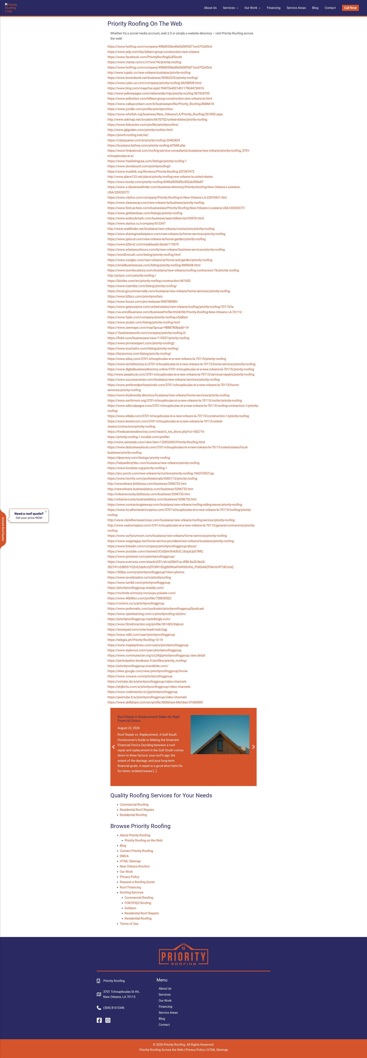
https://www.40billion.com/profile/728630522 (139, 598)
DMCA (124, 856)
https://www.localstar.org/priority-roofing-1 (137, 468)
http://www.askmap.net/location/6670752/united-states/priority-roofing (157, 119)
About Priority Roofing (135, 835)
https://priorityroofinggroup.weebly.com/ (136, 588)
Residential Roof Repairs (137, 810)
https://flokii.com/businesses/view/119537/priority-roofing (148, 338)
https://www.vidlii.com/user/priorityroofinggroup (141, 634)
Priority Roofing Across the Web (161, 1050)
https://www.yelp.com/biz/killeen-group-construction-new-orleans (153, 52)
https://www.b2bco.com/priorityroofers (135, 296)
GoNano (130, 908)
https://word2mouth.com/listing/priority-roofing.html (144, 255)
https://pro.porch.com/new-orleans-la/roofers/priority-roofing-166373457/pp (161, 473)
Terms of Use (129, 924)
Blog (123, 845)
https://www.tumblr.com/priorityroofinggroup (139, 582)
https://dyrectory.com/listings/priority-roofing (139, 458)
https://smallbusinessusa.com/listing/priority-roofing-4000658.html (154, 265)
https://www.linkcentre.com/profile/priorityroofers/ (143, 124)
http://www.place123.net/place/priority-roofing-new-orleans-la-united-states (160, 177)
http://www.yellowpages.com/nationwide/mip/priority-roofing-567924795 (158, 93)
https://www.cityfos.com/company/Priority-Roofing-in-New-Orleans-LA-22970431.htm (167, 197)
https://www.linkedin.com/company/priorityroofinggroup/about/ (152, 546)
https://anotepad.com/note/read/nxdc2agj (137, 629)
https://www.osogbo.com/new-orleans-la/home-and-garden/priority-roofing (160, 260)
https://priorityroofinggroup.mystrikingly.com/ (139, 619)
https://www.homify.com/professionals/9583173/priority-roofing (152, 478)
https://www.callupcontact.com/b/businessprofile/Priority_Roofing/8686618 (161, 104)
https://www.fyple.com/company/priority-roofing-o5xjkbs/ (148, 317)
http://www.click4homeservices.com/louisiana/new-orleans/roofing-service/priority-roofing (171, 520)
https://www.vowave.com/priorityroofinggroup (140, 676)
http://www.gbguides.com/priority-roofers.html (140, 130)
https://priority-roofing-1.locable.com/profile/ (139, 437)
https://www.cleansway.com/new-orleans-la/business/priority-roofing (156, 202)
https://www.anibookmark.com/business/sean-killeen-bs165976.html (156, 218)
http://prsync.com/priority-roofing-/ (132, 275)
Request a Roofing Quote (137, 882)
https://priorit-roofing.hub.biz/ (128, 135)
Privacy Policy (129, 877)
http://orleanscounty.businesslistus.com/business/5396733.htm (152, 499)
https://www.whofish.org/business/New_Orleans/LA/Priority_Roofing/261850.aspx (165, 114)
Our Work (126, 871)
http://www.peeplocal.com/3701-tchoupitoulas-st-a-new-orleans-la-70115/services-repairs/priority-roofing (181, 374)
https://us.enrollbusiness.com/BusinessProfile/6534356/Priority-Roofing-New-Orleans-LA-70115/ (175, 312)
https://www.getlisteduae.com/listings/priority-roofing (145, 213)
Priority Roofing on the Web (143, 840)
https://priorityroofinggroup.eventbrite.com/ (138, 666)
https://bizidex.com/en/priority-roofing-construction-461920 (149, 281)
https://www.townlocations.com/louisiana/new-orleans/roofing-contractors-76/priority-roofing (173, 270)
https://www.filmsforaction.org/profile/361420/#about (146, 624)
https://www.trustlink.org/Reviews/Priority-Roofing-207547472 (151, 171)
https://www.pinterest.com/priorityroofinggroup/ (141, 556)
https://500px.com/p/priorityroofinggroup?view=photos (146, 572)
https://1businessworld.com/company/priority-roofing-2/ (147, 333)
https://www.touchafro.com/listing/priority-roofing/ (143, 348)
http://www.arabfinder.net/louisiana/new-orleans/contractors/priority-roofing (161, 229)
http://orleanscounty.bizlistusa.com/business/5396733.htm (149, 494)
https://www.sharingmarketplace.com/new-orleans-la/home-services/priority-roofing (166, 234)
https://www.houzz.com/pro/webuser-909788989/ (143, 301)
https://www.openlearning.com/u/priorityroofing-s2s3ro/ (147, 614)
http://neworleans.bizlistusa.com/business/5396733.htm (147, 483)
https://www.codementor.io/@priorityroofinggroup (142, 692)
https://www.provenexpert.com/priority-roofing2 (141, 343)
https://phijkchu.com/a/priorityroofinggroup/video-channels (149, 687)
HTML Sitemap (130, 861)
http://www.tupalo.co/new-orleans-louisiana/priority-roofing (149, 72)
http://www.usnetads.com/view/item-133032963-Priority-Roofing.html (156, 442)
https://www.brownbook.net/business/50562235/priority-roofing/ (153, 78)
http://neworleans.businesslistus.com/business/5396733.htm (150, 489)
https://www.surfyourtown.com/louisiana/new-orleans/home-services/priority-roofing (167, 536)
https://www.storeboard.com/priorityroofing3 (139, 166)
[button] (350, 8)
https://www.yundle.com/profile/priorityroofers (140, 109)
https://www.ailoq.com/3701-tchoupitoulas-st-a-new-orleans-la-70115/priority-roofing (167, 359)
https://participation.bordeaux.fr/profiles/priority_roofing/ (147, 660)
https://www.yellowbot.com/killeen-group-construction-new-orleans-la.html (160, 98)
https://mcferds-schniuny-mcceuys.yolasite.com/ (142, 593)
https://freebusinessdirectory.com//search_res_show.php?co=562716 (156, 431)
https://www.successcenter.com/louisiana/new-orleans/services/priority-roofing (164, 379)
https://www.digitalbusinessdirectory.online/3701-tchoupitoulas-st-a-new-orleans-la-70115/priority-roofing (181, 369)
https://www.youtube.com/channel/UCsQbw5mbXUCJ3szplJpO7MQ (155, 551)
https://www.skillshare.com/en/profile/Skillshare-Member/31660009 (155, 702)
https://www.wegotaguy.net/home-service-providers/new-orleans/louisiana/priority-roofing (171, 541)
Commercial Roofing (134, 804)
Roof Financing (130, 887)
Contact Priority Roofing (136, 851)
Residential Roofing (133, 815)
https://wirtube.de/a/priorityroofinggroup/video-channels (147, 681)
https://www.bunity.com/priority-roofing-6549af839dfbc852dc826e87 (155, 182)
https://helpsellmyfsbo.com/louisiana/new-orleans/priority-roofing (153, 463)
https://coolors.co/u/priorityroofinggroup (136, 603)
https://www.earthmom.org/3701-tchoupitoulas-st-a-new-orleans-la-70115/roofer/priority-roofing (175, 400)
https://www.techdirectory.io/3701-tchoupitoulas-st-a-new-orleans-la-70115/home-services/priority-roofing (181, 364)
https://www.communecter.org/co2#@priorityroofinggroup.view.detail (156, 655)
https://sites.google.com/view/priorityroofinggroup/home (148, 671)
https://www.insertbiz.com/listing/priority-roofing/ (142, 286)
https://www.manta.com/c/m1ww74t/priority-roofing (144, 62)
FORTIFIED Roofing (138, 903)
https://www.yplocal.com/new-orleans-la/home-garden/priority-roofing (157, 239)
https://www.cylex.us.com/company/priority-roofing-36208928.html (154, 83)
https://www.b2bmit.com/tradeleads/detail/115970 (143, 244)
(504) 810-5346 (113, 1008)
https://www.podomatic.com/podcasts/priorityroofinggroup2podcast (156, 608)
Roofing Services (131, 892)
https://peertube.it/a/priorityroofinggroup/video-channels (147, 697)
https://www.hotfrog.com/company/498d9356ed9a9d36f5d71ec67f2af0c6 (160, 46)
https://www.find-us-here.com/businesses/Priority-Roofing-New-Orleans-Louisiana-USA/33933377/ (176, 208)
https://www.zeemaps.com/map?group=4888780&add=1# (148, 327)
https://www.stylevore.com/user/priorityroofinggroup (144, 650)
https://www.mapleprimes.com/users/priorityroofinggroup (148, 645)
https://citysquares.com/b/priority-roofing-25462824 (144, 140)
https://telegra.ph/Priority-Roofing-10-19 (135, 640)
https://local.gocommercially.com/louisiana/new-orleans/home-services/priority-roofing (169, 291)
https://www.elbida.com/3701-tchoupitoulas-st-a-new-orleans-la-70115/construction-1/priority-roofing (178, 416)
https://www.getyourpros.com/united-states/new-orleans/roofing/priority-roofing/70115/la (170, 307)
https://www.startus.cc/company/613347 (136, 223)
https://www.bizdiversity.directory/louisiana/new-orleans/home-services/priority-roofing (168, 395)
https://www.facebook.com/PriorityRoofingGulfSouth (145, 57)
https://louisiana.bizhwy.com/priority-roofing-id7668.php (146, 145)
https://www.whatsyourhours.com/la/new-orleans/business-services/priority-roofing (166, 249)
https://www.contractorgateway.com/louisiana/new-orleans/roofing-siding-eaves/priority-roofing (175, 504)
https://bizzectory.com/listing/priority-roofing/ (139, 353)
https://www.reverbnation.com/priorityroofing (139, 577)
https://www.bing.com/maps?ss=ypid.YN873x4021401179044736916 (156, 88)
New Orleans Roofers (135, 866)
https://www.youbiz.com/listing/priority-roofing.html (144, 322)
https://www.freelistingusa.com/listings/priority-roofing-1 (147, 161)
